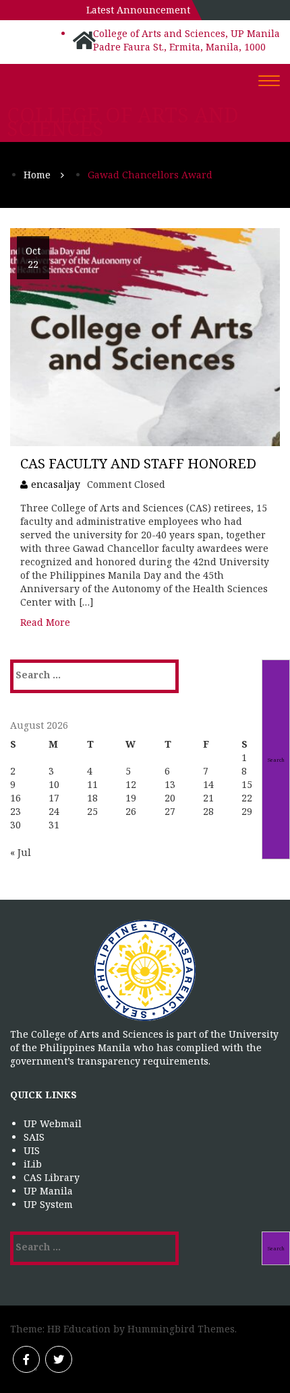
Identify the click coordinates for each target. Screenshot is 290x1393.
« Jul (20, 852)
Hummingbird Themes (181, 1328)
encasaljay (55, 484)
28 (208, 811)
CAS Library (52, 1177)
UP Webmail (53, 1123)
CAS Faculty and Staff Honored (138, 463)
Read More (45, 622)
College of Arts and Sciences (123, 122)
